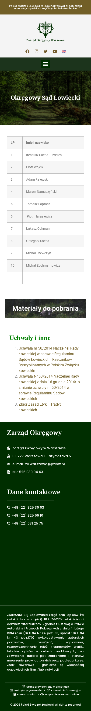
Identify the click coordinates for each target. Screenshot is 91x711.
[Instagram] (36, 51)
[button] (45, 64)
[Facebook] (27, 51)
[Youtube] (55, 51)
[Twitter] (45, 51)
